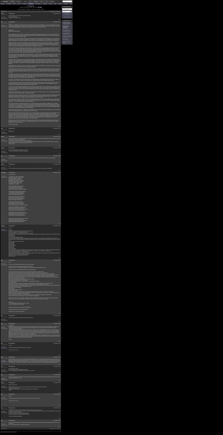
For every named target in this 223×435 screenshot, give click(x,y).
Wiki (46, 1)
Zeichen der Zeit (67, 39)
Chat (42, 1)
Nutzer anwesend (67, 6)
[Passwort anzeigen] (71, 12)
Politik (14, 3)
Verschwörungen (37, 3)
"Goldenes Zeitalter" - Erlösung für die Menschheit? (66, 27)
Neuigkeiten (52, 1)
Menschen (2, 3)
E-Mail (41, 7)
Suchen (39, 9)
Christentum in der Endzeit (67, 37)
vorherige (51, 11)
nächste (58, 11)
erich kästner (3, 172)
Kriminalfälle (25, 3)
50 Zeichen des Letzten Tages (66, 42)
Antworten (34, 9)
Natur (55, 3)
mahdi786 (2, 225)
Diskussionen (19, 1)
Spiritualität (31, 3)
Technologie (45, 3)
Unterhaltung (66, 3)
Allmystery (5, 1)
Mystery (19, 3)
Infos (43, 9)
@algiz (10, 166)
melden (59, 126)
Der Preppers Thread (67, 31)
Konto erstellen (67, 17)
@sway (10, 23)
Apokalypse (31, 7)
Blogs (25, 1)
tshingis (2, 13)
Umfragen (59, 3)
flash (2, 357)
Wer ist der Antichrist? (67, 34)
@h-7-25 (10, 130)
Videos (30, 1)
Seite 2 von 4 (3, 11)
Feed (38, 7)
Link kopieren (3, 25)
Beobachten (29, 9)
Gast (2, 21)
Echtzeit (12, 1)
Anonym (2, 136)
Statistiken (36, 1)
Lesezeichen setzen (4, 18)
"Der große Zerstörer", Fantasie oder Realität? (66, 23)
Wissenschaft (9, 3)
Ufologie (50, 3)
